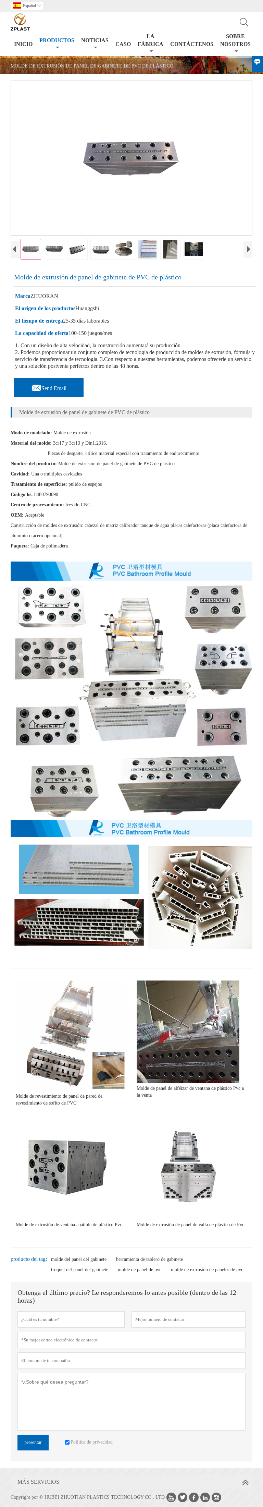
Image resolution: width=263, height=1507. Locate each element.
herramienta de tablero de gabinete (149, 1259)
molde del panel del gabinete (79, 1259)
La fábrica (150, 40)
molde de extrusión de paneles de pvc (207, 1269)
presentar (33, 1442)
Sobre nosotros (235, 40)
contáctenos (191, 44)
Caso (123, 44)
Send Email (48, 386)
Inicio (23, 44)
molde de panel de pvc (139, 1269)
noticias (95, 40)
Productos (56, 40)
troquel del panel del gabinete (79, 1269)
